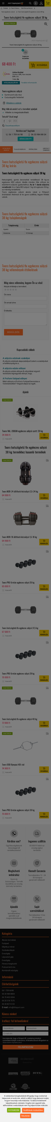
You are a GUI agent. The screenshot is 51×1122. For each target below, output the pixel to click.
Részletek (25, 1116)
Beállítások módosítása (33, 1110)
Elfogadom (13, 1110)
